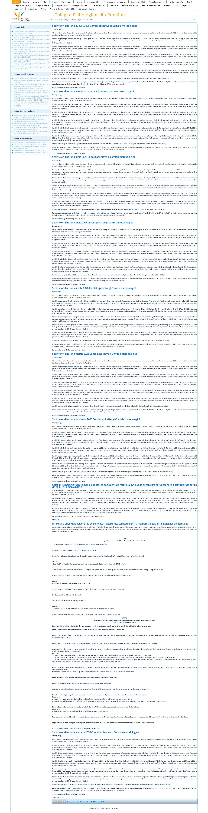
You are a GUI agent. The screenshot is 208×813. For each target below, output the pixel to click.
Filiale (45, 2)
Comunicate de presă (87, 9)
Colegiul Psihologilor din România (90, 15)
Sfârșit (102, 801)
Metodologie (66, 2)
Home (16, 2)
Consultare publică (138, 2)
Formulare (114, 5)
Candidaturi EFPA (171, 5)
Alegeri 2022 (187, 5)
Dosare (36, 2)
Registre (190, 2)
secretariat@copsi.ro (115, 649)
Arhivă (43, 9)
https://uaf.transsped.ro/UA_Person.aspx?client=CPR (89, 544)
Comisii (54, 2)
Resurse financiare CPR (151, 5)
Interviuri (79, 2)
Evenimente (32, 9)
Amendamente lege (156, 2)
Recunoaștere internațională (115, 2)
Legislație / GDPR (93, 2)
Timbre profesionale (79, 5)
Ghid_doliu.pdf (57, 520)
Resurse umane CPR (130, 5)
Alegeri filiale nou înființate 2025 (62, 9)
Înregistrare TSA (61, 5)
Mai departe (94, 801)
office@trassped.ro (79, 601)
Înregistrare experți (43, 5)
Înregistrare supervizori (23, 5)
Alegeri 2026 (18, 9)
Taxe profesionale (98, 5)
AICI (119, 614)
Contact (26, 2)
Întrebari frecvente (176, 2)
